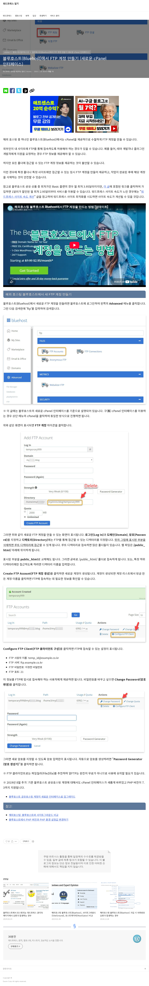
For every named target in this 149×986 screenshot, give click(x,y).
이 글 (107, 186)
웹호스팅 (18, 15)
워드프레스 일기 (11, 3)
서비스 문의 (54, 15)
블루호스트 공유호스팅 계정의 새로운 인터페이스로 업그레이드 (42, 796)
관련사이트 (7, 968)
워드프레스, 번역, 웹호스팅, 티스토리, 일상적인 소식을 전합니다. (35, 940)
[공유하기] (12, 841)
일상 (34, 15)
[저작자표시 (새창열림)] (33, 841)
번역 (27, 15)
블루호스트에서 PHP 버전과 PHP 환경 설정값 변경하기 (38, 819)
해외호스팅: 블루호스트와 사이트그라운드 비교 (33, 815)
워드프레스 (7, 15)
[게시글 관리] (16, 841)
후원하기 (43, 15)
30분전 (12, 936)
